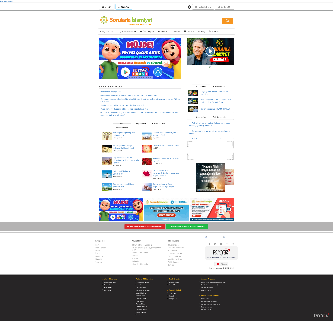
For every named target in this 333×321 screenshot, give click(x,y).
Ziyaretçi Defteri (175, 253)
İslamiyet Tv (173, 299)
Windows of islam (141, 309)
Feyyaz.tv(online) (206, 307)
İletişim (171, 265)
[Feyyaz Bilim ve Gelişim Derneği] (221, 252)
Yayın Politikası (174, 256)
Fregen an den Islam (142, 290)
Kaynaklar (172, 250)
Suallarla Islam (141, 287)
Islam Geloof (140, 301)
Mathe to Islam (141, 312)
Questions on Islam (142, 282)
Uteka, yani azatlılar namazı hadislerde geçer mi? (122, 105)
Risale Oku (172, 285)
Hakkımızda (173, 245)
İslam (97, 253)
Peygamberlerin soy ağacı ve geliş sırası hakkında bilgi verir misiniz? (131, 95)
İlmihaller (135, 261)
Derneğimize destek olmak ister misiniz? (221, 257)
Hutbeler (135, 258)
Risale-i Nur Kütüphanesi (209, 301)
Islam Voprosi (140, 285)
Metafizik (99, 256)
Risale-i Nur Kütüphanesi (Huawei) (212, 285)
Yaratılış (98, 262)
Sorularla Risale (174, 282)
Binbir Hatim (107, 287)
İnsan (97, 250)
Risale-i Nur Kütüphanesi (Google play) (213, 282)
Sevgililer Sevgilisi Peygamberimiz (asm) (146, 249)
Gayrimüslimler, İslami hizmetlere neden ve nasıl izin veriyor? (126, 160)
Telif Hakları (173, 262)
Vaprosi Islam (140, 296)
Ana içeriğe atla (7, 1)
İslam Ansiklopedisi (140, 264)
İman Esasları (100, 248)
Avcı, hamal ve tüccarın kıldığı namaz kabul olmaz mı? (124, 109)
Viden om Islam (141, 298)
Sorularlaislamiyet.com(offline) (210, 304)
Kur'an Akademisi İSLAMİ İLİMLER (215, 109)
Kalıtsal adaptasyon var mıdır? (166, 145)
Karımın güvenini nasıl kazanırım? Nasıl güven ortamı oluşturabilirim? (166, 173)
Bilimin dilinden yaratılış (142, 245)
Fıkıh (97, 245)
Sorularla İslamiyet (110, 282)
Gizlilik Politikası (175, 259)
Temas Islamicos (141, 306)
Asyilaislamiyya (141, 293)
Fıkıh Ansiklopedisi (140, 253)
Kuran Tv (172, 296)
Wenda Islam (140, 304)
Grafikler (215, 31)
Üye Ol (107, 7)
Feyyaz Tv (172, 293)
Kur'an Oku (205, 299)
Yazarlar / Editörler (176, 248)
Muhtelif (98, 259)
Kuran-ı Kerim (108, 285)
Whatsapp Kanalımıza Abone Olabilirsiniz (188, 226)
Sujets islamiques (141, 315)
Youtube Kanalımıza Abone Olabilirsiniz (146, 226)
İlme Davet (107, 290)
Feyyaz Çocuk (206, 290)
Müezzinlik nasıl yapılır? (111, 92)
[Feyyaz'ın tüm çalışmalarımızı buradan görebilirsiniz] (321, 315)
